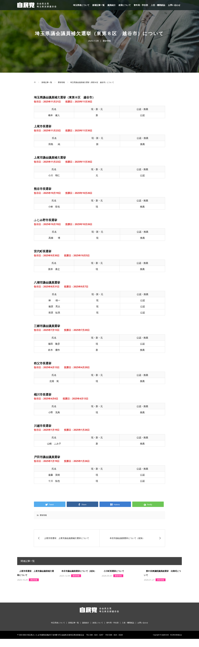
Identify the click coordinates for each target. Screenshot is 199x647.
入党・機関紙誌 (158, 5)
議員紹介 (112, 5)
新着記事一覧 (98, 5)
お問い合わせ (174, 5)
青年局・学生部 (141, 5)
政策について (125, 5)
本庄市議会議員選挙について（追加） (78, 571)
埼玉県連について (81, 5)
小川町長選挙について (114, 571)
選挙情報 (107, 40)
